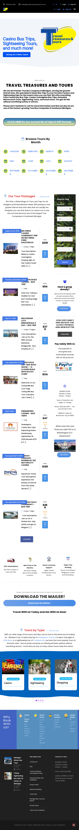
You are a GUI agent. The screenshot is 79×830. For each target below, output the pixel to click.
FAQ (31, 767)
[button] (39, 43)
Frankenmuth (39, 640)
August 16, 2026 (17, 766)
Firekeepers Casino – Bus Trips (28, 413)
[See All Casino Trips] (13, 666)
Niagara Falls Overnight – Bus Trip (29, 504)
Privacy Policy (34, 805)
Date (59, 225)
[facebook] (53, 4)
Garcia (18, 769)
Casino (8, 683)
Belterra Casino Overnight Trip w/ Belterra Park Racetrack (29, 237)
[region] (39, 676)
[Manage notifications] (73, 825)
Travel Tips (33, 794)
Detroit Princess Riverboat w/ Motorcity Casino (28, 460)
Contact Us (33, 762)
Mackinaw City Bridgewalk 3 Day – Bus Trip (28, 322)
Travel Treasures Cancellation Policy (36, 772)
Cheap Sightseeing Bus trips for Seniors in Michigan (18, 778)
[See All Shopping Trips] (66, 666)
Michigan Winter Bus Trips (18, 760)
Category (60, 214)
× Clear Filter (62, 255)
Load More (27, 539)
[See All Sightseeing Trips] (39, 666)
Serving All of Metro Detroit (17, 55)
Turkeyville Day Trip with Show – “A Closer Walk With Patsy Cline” (28, 368)
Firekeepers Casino (46, 637)
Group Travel (34, 785)
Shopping (62, 682)
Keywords (60, 204)
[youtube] (56, 4)
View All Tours (44, 197)
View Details (45, 254)
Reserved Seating (35, 789)
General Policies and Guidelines (36, 779)
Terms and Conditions (37, 810)
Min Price (60, 235)
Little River (7, 640)
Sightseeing (37, 683)
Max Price (60, 245)
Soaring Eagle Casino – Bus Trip (29, 282)
